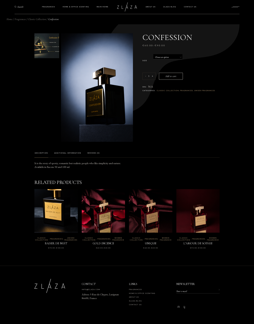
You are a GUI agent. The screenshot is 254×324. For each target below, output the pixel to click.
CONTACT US (135, 305)
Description (41, 153)
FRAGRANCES (135, 289)
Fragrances (186, 90)
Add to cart (170, 76)
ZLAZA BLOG (135, 301)
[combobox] (167, 56)
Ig (184, 307)
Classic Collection (168, 90)
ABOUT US (134, 297)
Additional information (67, 153)
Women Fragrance (118, 239)
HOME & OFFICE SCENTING (142, 293)
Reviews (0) (94, 153)
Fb (178, 307)
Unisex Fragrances (204, 90)
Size (144, 60)
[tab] (41, 154)
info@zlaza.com (91, 289)
